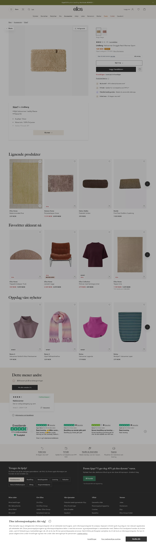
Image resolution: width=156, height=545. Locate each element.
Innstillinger (91, 539)
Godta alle (136, 539)
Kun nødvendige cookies (111, 539)
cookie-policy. (82, 533)
